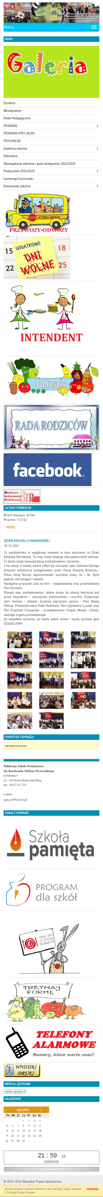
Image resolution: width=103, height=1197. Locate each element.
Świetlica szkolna (15, 148)
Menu (9, 27)
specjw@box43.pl (15, 799)
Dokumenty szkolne (17, 186)
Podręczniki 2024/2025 (19, 171)
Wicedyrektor (13, 111)
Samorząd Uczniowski (18, 179)
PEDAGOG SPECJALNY (19, 133)
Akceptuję (92, 1189)
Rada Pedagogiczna (17, 118)
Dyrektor (10, 103)
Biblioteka (10, 156)
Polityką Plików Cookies (21, 1192)
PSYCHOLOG (12, 141)
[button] (97, 126)
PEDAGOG (10, 126)
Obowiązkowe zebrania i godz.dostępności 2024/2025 (39, 163)
